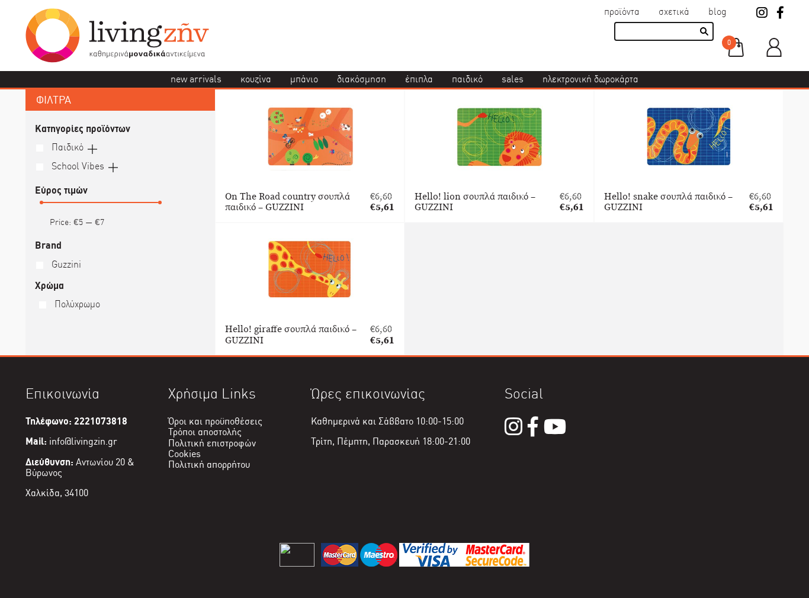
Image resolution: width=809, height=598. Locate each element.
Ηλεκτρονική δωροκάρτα (590, 79)
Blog (717, 11)
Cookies (184, 453)
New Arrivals (196, 79)
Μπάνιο (304, 79)
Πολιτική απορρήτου (209, 464)
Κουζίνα (255, 79)
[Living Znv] (117, 59)
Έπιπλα (419, 79)
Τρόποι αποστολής (205, 432)
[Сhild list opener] (92, 148)
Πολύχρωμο (76, 304)
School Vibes (76, 166)
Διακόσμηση (361, 79)
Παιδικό (467, 79)
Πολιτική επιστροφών (212, 443)
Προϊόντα (622, 11)
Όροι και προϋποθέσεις (215, 421)
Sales (513, 79)
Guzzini (65, 264)
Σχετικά (674, 11)
